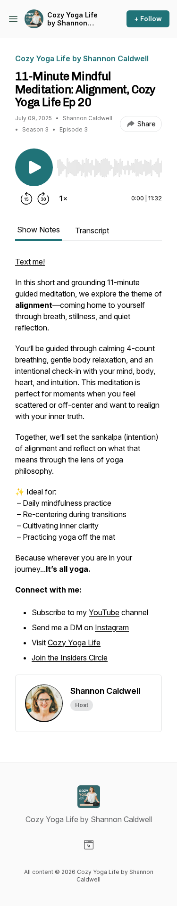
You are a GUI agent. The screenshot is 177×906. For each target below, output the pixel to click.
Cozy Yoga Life (74, 642)
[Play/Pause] (34, 167)
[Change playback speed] (63, 198)
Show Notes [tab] (38, 229)
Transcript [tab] (92, 230)
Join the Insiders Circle (70, 657)
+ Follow (148, 19)
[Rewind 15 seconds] (26, 198)
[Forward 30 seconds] (43, 198)
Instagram (112, 627)
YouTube (104, 612)
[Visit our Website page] (88, 844)
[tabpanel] (88, 465)
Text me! (30, 261)
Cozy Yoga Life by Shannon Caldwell (72, 19)
